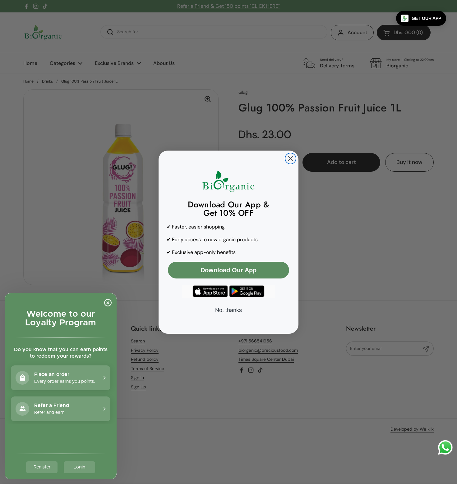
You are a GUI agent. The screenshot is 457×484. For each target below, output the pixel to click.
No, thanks (228, 310)
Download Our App (228, 270)
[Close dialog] (290, 158)
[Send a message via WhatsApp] (445, 447)
